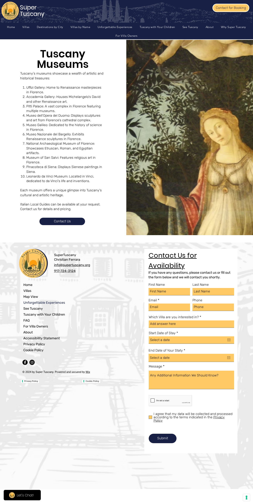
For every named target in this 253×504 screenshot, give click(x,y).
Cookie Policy (33, 350)
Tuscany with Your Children (44, 314)
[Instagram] (32, 362)
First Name (157, 284)
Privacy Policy (34, 344)
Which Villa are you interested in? (174, 317)
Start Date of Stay (164, 333)
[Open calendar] (228, 339)
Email (153, 300)
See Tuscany (33, 309)
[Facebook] (25, 362)
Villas (27, 291)
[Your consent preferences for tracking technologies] (246, 497)
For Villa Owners (35, 326)
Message (155, 366)
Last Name (200, 284)
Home (27, 285)
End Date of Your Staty (168, 350)
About (28, 332)
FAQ (26, 320)
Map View (30, 297)
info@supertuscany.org (72, 265)
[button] (50, 27)
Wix (88, 372)
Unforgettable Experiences (44, 303)
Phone (197, 300)
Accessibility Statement (41, 338)
